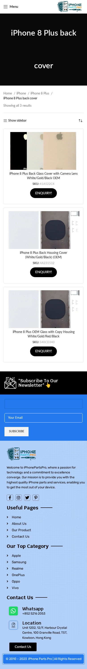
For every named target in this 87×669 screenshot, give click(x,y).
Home (8, 93)
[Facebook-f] (10, 498)
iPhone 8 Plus (40, 93)
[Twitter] (27, 498)
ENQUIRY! (43, 193)
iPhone (22, 93)
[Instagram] (18, 498)
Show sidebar (17, 120)
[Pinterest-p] (36, 498)
